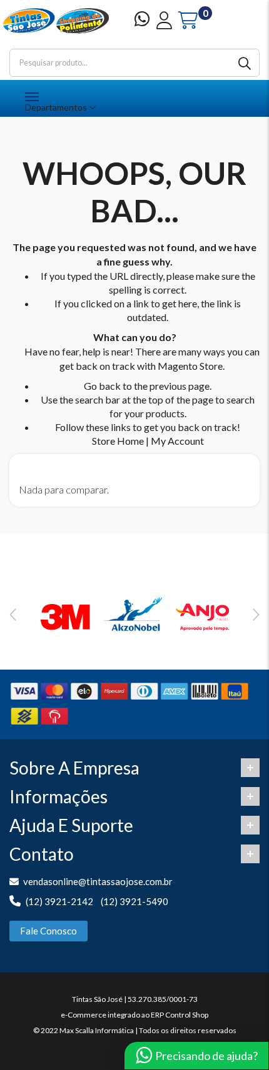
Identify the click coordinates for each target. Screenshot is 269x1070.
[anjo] (203, 615)
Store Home (118, 441)
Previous (12, 614)
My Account (177, 441)
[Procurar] (245, 63)
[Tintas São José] (56, 21)
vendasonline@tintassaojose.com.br (98, 881)
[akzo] (134, 615)
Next (256, 614)
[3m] (65, 615)
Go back (102, 386)
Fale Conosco (48, 930)
